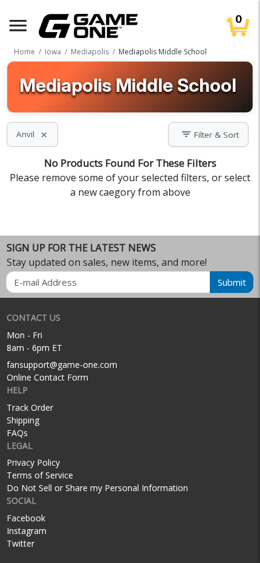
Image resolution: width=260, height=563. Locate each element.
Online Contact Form (47, 377)
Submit (232, 282)
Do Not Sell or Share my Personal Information (97, 488)
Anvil (32, 134)
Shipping (23, 420)
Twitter (20, 543)
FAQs (17, 433)
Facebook (26, 518)
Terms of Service (40, 475)
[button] (18, 25)
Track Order (30, 407)
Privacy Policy (33, 462)
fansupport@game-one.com (62, 364)
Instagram (27, 530)
